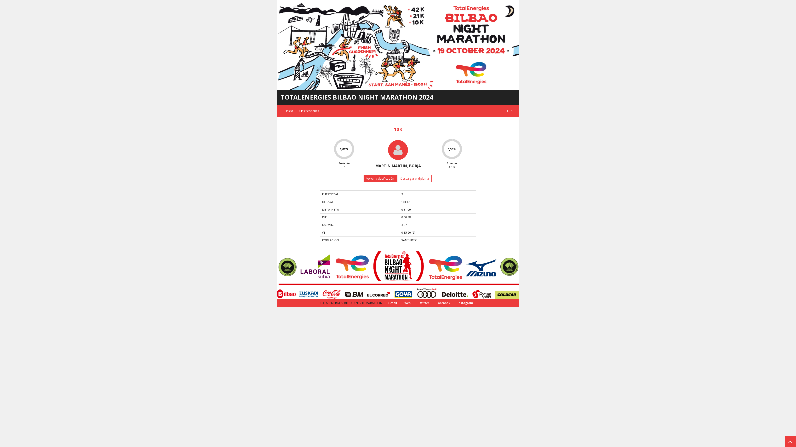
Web (407, 303)
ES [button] (509, 111)
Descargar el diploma (414, 178)
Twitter (423, 303)
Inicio (289, 111)
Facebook (443, 303)
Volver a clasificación (380, 178)
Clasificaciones (309, 111)
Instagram (465, 303)
